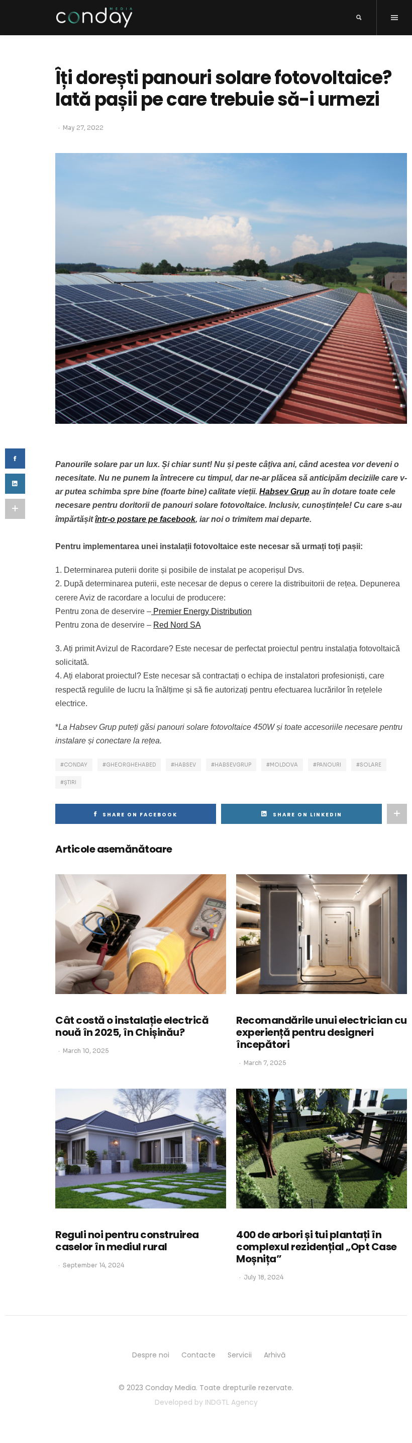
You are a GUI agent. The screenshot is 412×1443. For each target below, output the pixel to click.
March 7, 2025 (265, 1063)
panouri (329, 765)
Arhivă (274, 1355)
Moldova (284, 765)
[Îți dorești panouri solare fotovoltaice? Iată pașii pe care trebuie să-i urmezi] (231, 287)
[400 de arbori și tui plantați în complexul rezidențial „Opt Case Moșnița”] (321, 1148)
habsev (185, 765)
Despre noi (150, 1355)
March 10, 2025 (86, 1050)
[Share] (15, 484)
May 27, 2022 (83, 127)
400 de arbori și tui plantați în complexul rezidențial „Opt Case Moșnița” (316, 1247)
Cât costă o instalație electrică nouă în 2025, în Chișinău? (132, 1026)
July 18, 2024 (263, 1277)
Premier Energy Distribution (201, 611)
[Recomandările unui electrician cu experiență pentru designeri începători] (321, 934)
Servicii (240, 1355)
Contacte (198, 1355)
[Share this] (15, 458)
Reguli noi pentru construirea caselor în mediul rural (127, 1241)
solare (370, 765)
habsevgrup (233, 765)
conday (75, 765)
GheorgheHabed (131, 765)
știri (70, 782)
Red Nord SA (177, 625)
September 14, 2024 (93, 1265)
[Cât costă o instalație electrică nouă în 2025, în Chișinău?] (140, 934)
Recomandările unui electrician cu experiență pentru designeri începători (321, 1032)
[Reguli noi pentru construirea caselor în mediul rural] (140, 1148)
